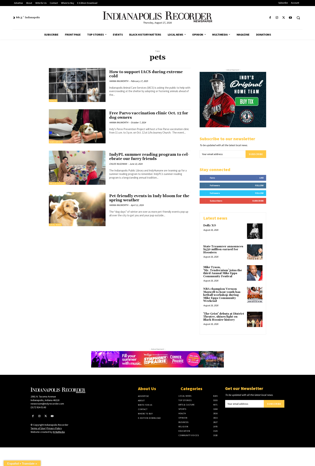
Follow (259, 185)
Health (53, 100)
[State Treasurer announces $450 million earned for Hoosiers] (254, 252)
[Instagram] (276, 17)
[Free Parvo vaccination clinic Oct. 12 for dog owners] (77, 126)
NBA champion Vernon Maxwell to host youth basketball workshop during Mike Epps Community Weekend (222, 295)
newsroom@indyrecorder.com (47, 403)
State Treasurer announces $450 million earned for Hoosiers (223, 249)
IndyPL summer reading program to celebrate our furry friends (149, 156)
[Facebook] (270, 17)
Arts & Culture (57, 183)
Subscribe (256, 154)
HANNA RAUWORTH (118, 81)
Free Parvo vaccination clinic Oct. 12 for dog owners (148, 115)
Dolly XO (209, 225)
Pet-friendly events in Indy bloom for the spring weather (149, 198)
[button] (298, 17)
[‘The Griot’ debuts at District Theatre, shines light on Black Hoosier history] (254, 319)
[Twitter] (283, 17)
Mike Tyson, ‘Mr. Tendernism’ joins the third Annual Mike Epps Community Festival (222, 272)
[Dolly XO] (254, 231)
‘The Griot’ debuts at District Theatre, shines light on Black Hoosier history (223, 317)
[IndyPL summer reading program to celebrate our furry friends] (77, 168)
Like (261, 177)
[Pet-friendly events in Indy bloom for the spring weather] (77, 209)
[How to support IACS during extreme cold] (77, 85)
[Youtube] (290, 17)
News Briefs (56, 142)
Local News (55, 225)
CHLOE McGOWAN (118, 163)
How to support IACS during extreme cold (146, 74)
